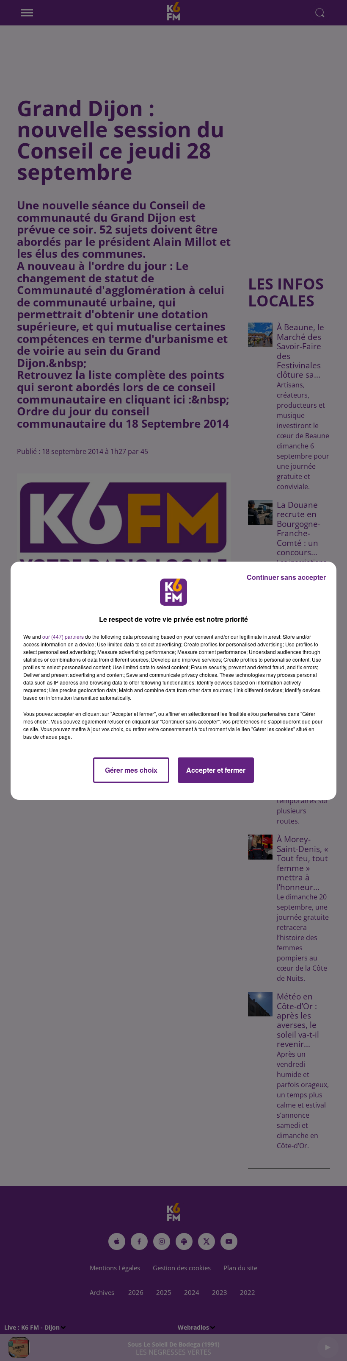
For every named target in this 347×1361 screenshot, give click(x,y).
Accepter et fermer (215, 770)
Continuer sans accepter (286, 577)
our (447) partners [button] (63, 636)
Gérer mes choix (131, 770)
